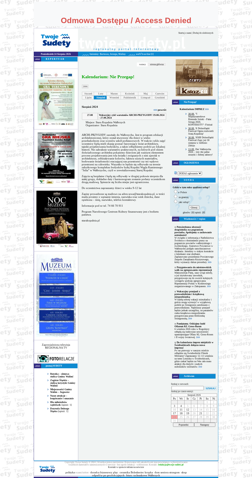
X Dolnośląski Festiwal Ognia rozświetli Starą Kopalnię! (201, 131)
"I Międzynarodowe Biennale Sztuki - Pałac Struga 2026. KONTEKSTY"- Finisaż (200, 119)
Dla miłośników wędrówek (58, 403)
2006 (85, 86)
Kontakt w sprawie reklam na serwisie (126, 467)
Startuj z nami (184, 33)
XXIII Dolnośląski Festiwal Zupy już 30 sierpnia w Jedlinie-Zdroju (201, 141)
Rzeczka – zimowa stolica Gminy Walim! (61, 375)
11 (181, 409)
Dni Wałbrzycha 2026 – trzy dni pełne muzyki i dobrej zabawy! (200, 152)
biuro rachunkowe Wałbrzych (143, 475)
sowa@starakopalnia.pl (141, 193)
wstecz (142, 64)
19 (187, 413)
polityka (70, 472)
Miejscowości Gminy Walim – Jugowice (61, 390)
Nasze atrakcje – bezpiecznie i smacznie (62, 397)
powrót (161, 109)
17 (174, 413)
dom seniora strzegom (167, 472)
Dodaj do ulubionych (203, 33)
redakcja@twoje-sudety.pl (171, 464)
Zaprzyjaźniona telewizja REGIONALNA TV (56, 346)
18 (181, 413)
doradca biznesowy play (104, 472)
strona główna (157, 64)
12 (187, 409)
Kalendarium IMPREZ (192, 109)
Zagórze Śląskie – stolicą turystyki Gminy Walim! (62, 383)
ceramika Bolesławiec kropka (136, 472)
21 (200, 413)
